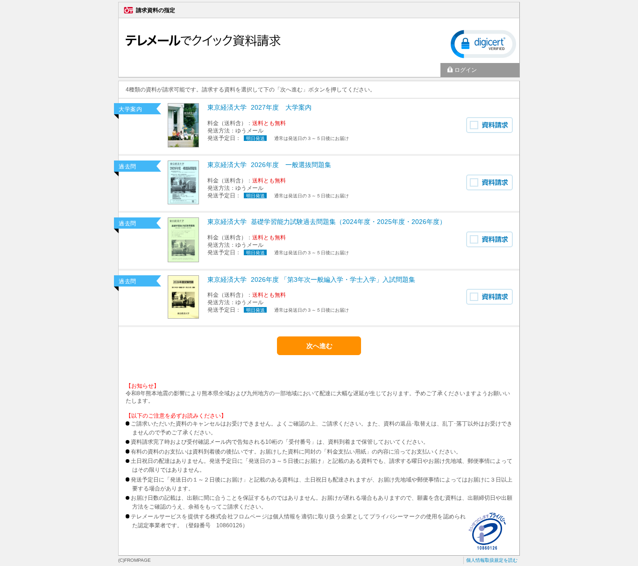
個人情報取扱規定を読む (491, 560)
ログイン (465, 70)
